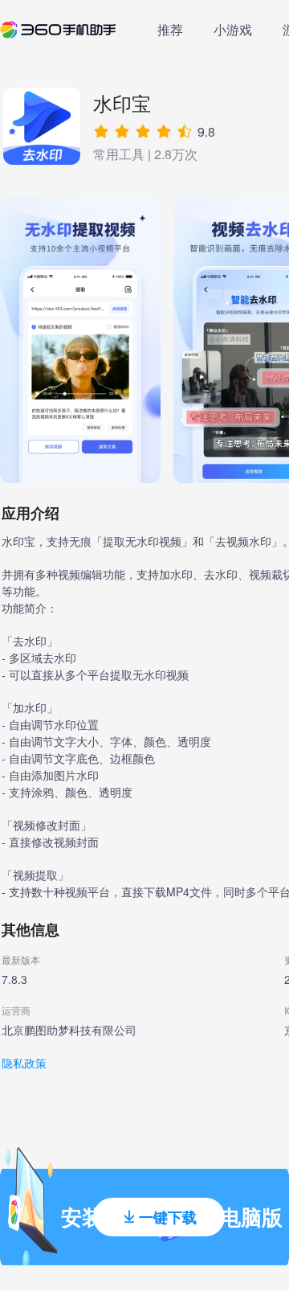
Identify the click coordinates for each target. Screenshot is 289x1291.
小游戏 (233, 29)
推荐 (170, 29)
